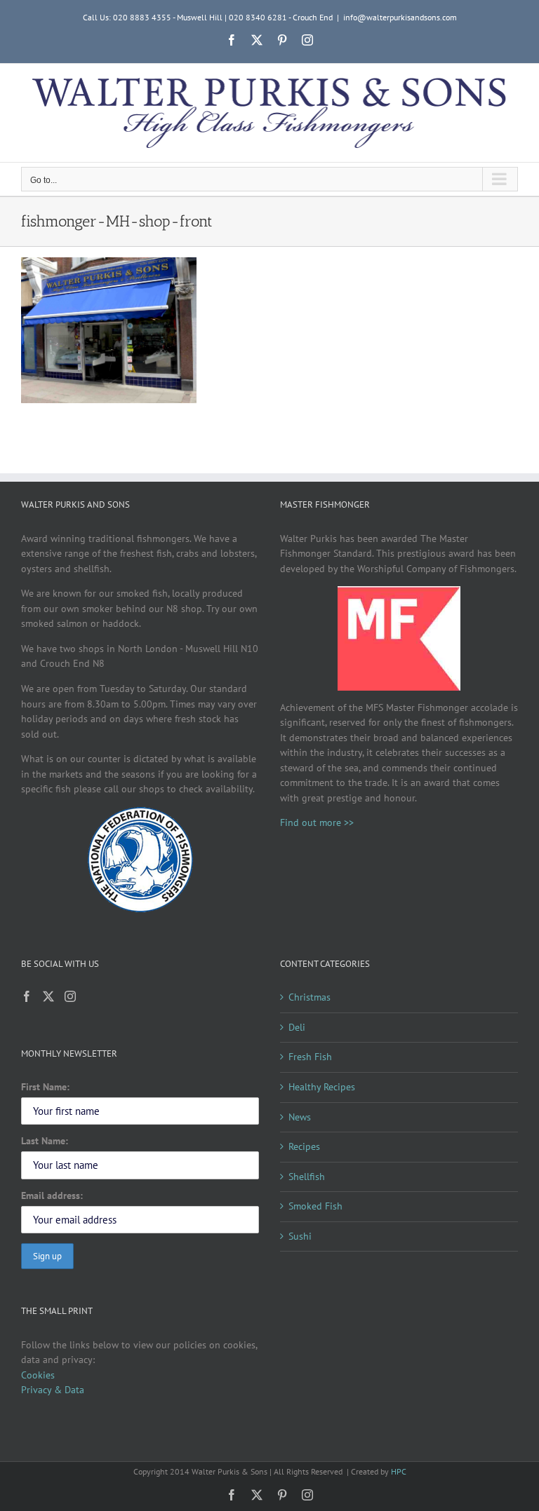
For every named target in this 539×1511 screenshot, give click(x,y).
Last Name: (44, 1140)
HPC (398, 1471)
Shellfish (306, 1176)
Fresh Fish (310, 1056)
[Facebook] (26, 996)
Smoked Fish (315, 1206)
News (299, 1117)
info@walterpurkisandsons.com (400, 17)
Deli (296, 1027)
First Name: (45, 1086)
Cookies (38, 1375)
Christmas (309, 997)
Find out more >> (317, 822)
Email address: (52, 1195)
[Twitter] (48, 996)
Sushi (300, 1236)
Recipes (304, 1146)
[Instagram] (70, 996)
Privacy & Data (52, 1389)
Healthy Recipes (321, 1086)
